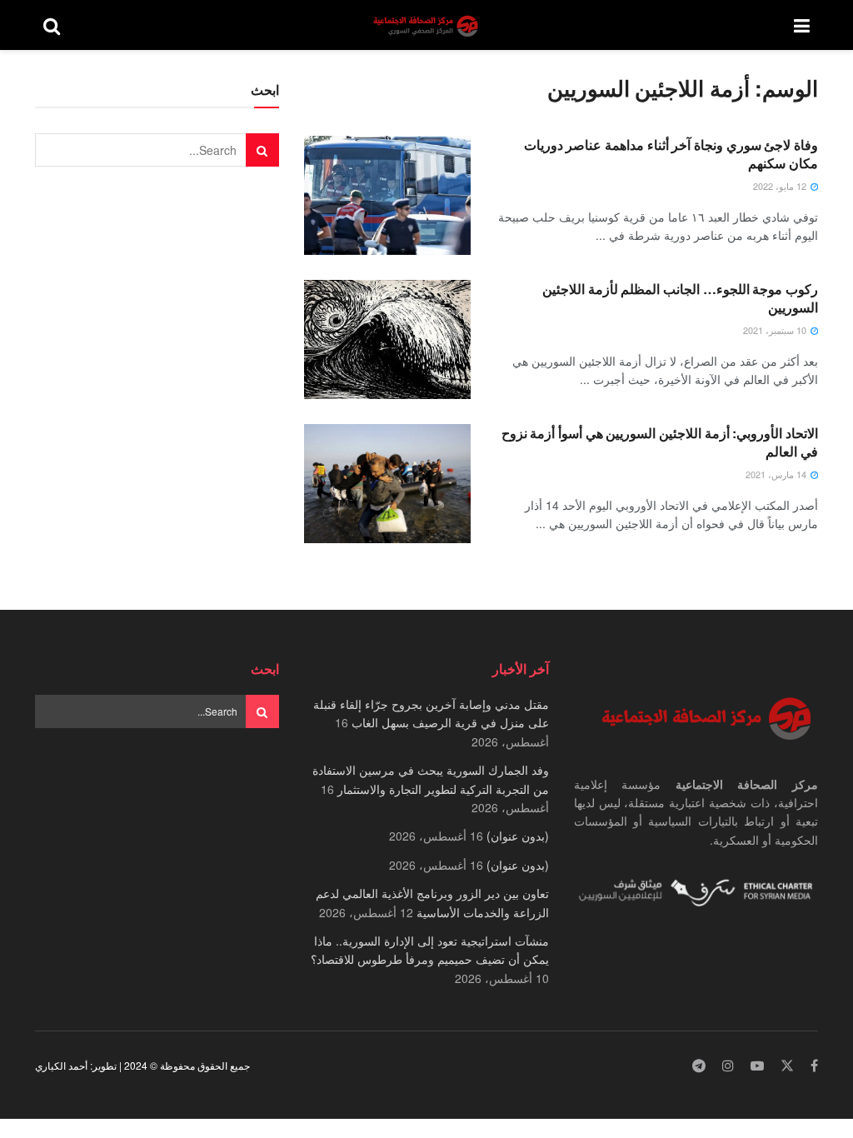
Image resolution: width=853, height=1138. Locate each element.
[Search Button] (51, 25)
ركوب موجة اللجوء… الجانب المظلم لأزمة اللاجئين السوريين (680, 298)
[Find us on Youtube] (757, 1066)
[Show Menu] (802, 25)
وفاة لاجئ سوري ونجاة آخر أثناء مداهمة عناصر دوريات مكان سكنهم (671, 153)
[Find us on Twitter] (787, 1066)
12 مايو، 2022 (781, 185)
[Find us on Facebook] (814, 1066)
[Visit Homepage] (427, 25)
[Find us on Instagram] (728, 1066)
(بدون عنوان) (517, 835)
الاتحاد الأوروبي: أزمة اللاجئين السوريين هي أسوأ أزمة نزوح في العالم (659, 442)
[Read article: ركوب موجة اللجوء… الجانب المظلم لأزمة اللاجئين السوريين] (387, 339)
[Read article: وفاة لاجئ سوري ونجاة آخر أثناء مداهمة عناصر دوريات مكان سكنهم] (387, 195)
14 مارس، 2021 (777, 474)
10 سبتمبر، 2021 (776, 330)
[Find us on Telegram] (699, 1066)
